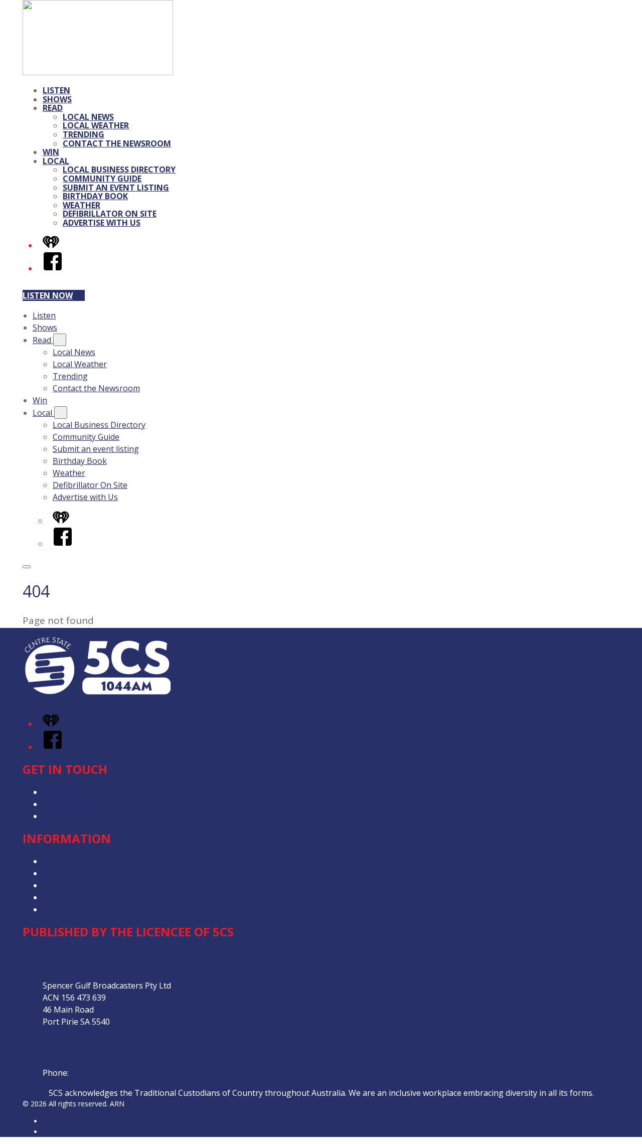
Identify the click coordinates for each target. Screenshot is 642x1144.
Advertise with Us (101, 222)
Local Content (69, 909)
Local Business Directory (119, 169)
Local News (88, 116)
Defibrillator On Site (109, 213)
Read (53, 107)
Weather (81, 205)
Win (51, 151)
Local (56, 161)
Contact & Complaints (83, 791)
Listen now (48, 295)
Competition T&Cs (77, 873)
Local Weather (96, 125)
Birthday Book (95, 196)
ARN (50, 1121)
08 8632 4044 (95, 1072)
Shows (57, 99)
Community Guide (102, 178)
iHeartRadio (62, 1131)
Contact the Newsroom (117, 143)
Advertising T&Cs (75, 885)
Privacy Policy (68, 861)
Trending (83, 134)
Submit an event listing (116, 187)
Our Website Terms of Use (93, 897)
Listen (56, 90)
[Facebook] (53, 268)
